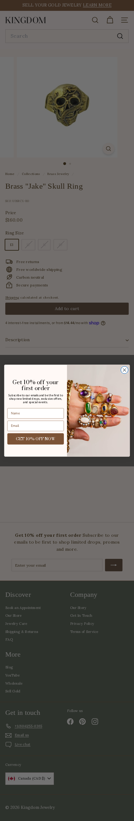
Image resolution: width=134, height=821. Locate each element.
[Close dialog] (124, 370)
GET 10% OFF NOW (35, 438)
